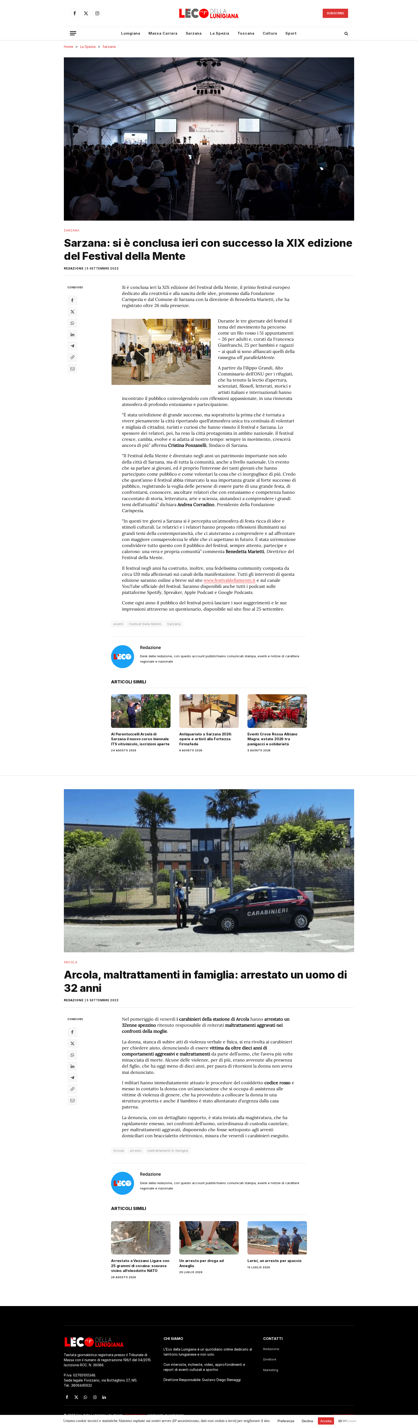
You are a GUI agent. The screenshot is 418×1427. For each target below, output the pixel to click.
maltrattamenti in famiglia (168, 1150)
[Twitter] (72, 311)
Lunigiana (130, 33)
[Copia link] (72, 357)
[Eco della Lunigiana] (209, 13)
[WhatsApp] (72, 323)
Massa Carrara (163, 33)
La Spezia (219, 33)
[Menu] (73, 33)
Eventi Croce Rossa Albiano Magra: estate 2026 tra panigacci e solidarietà (272, 739)
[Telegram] (72, 346)
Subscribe (335, 13)
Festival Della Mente (145, 624)
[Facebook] (72, 300)
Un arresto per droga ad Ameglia (201, 1263)
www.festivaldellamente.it (229, 580)
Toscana (246, 33)
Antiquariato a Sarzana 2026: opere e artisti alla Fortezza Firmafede (205, 739)
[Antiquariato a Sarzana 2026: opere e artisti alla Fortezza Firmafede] (209, 711)
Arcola (70, 962)
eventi (118, 624)
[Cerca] (345, 33)
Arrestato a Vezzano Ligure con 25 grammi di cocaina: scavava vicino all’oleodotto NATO (140, 1265)
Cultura (270, 33)
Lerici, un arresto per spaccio (274, 1260)
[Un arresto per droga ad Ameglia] (209, 1238)
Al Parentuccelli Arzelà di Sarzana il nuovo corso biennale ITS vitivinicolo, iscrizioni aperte (140, 739)
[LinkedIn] (72, 334)
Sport (291, 33)
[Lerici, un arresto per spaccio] (277, 1238)
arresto (136, 1150)
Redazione (74, 268)
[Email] (72, 368)
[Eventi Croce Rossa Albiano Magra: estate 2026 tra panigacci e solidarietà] (277, 711)
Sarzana (194, 33)
